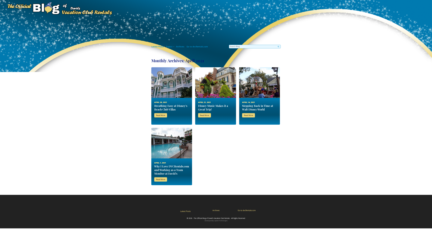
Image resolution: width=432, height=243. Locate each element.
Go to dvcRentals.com (197, 46)
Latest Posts (157, 46)
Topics (169, 46)
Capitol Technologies (220, 221)
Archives (180, 46)
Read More (160, 115)
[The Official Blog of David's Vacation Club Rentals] (56, 8)
